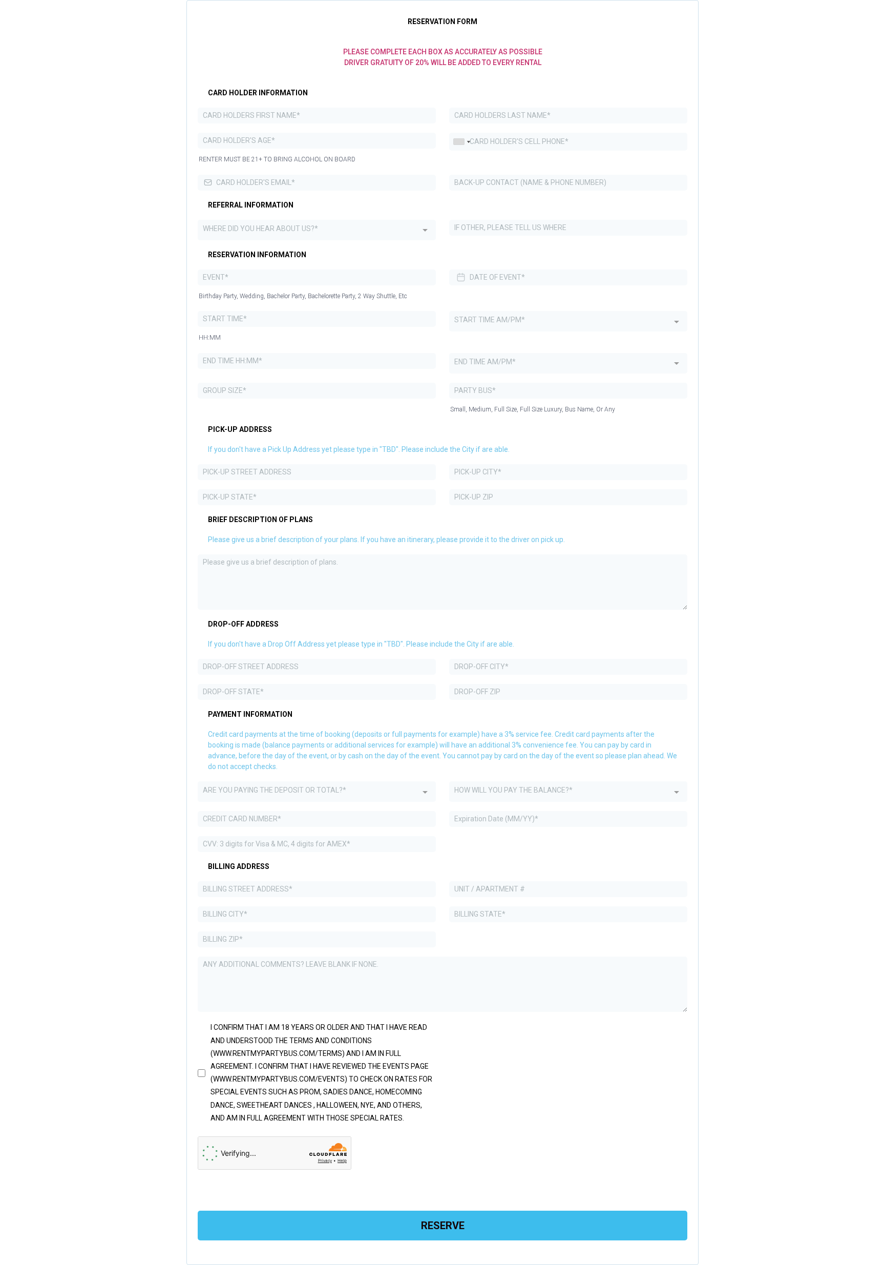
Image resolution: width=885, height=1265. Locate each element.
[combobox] (461, 141)
